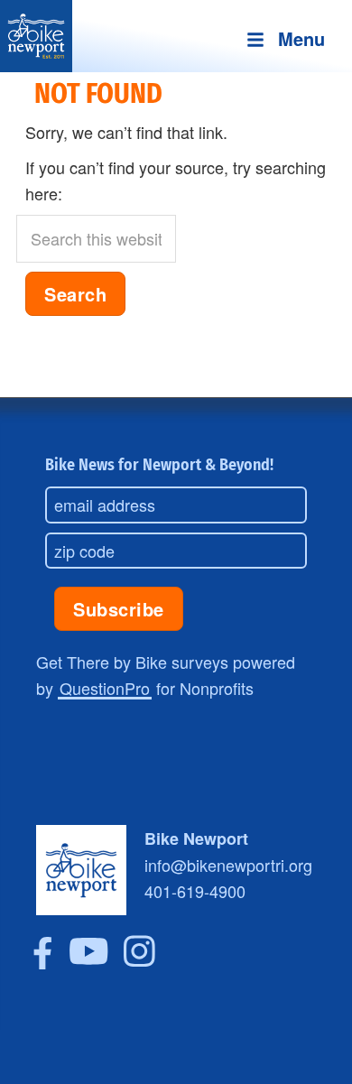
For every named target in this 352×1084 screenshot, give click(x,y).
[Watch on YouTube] (89, 962)
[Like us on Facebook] (43, 962)
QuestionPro (105, 688)
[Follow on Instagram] (139, 962)
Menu (301, 38)
